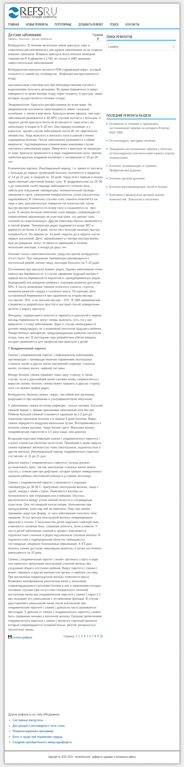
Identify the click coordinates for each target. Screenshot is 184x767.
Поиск (114, 24)
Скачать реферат (22, 637)
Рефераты (12, 38)
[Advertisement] (55, 675)
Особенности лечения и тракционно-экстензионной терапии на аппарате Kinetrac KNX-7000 (139, 128)
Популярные (63, 24)
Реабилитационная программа (33, 731)
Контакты (132, 24)
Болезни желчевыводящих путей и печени (138, 186)
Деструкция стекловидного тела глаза (39, 725)
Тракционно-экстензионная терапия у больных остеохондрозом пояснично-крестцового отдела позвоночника (141, 153)
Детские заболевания (42, 38)
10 (101, 636)
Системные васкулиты (28, 720)
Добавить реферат (90, 24)
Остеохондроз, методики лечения (132, 140)
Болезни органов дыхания (127, 178)
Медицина (24, 38)
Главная (13, 24)
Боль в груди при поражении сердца (37, 736)
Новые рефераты (37, 24)
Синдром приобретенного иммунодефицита (42, 742)
